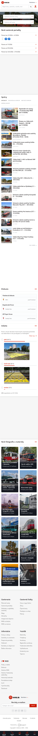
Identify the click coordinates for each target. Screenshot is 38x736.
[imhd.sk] (5, 2)
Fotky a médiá (5, 665)
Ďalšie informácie (6, 648)
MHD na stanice (6, 624)
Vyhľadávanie (24, 648)
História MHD (5, 670)
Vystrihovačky (5, 686)
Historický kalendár (7, 677)
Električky (23, 635)
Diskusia (3, 667)
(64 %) (7, 339)
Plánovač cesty (5, 603)
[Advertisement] (19, 74)
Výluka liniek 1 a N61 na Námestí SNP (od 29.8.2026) (24, 160)
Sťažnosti (4, 643)
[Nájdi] (31, 6)
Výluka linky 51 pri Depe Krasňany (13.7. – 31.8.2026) (23, 237)
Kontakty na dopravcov (8, 646)
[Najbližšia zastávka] (35, 6)
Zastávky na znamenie (7, 637)
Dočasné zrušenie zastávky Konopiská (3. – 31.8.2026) (24, 195)
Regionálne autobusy (26, 643)
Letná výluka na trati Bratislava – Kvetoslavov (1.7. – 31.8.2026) (23, 229)
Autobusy (23, 640)
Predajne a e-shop (25, 611)
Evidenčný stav (24, 651)
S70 (9, 38)
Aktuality (4, 616)
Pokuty (22, 614)
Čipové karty (23, 608)
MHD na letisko (5, 621)
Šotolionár (4, 688)
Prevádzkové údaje (6, 680)
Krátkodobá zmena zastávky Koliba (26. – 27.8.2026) (23, 143)
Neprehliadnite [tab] (5, 103)
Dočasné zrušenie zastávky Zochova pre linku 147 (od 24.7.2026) (24, 220)
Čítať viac (32, 336)
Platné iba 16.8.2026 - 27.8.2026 (10, 52)
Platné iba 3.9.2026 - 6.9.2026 (10, 35)
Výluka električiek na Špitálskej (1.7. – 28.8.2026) (24, 187)
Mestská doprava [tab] (26, 100)
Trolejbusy (23, 637)
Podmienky (16, 718)
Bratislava (23, 697)
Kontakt (19, 721)
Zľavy (21, 606)
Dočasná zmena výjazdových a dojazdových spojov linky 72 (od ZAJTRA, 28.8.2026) (22, 152)
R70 (6, 38)
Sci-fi (2, 683)
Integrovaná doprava (7, 619)
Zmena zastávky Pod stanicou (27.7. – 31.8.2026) (24, 212)
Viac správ (32, 245)
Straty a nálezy (5, 635)
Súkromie (24, 718)
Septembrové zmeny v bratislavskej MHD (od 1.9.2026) (26, 111)
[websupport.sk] (22, 725)
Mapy (3, 613)
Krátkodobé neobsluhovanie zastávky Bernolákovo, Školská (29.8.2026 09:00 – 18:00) (24, 135)
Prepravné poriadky (7, 640)
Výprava (22, 654)
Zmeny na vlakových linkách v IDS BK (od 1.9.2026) (26, 123)
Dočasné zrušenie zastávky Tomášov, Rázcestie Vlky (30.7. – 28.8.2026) (24, 204)
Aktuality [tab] (4, 100)
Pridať (33, 705)
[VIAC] (35, 289)
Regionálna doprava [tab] (14, 100)
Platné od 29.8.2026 (7, 48)
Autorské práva (7, 718)
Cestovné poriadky (6, 606)
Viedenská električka (26, 646)
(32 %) (9, 364)
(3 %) (8, 387)
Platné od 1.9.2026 (6, 44)
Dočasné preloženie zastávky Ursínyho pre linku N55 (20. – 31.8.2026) (24, 169)
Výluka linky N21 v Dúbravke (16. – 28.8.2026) (23, 179)
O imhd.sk (32, 718)
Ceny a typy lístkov (25, 603)
